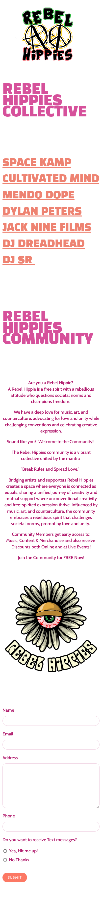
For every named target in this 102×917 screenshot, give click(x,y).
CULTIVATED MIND (50, 179)
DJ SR (18, 260)
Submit (15, 877)
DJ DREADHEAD (43, 244)
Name (8, 710)
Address (10, 757)
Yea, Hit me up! (23, 851)
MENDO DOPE (38, 195)
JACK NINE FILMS (46, 228)
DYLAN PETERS (42, 212)
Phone (8, 816)
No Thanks (19, 860)
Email (7, 734)
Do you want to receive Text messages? (39, 839)
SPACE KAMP (36, 163)
